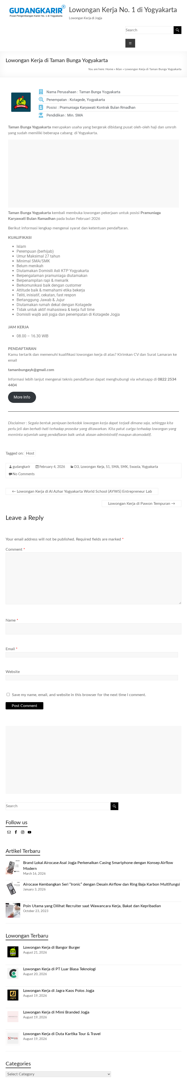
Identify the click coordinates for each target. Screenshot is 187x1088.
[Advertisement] (93, 174)
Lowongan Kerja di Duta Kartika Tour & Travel (62, 1034)
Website (13, 672)
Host (30, 453)
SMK (124, 467)
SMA (115, 467)
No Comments (24, 474)
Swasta (135, 467)
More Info (22, 397)
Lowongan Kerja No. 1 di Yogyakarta (123, 10)
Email (12, 649)
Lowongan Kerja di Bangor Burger (51, 947)
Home (109, 69)
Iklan (119, 69)
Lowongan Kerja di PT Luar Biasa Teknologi (59, 969)
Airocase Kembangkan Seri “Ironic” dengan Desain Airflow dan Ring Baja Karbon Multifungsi (101, 884)
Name (12, 620)
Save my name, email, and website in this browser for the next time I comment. (79, 695)
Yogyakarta (150, 467)
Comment (15, 549)
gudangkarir (21, 467)
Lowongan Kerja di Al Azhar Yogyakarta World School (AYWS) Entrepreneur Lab (82, 491)
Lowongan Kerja (92, 467)
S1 (108, 467)
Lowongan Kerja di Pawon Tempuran (141, 504)
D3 (76, 467)
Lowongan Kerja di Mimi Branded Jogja (56, 1012)
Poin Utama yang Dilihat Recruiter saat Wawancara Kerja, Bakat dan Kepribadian (92, 906)
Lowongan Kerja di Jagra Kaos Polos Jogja (58, 991)
